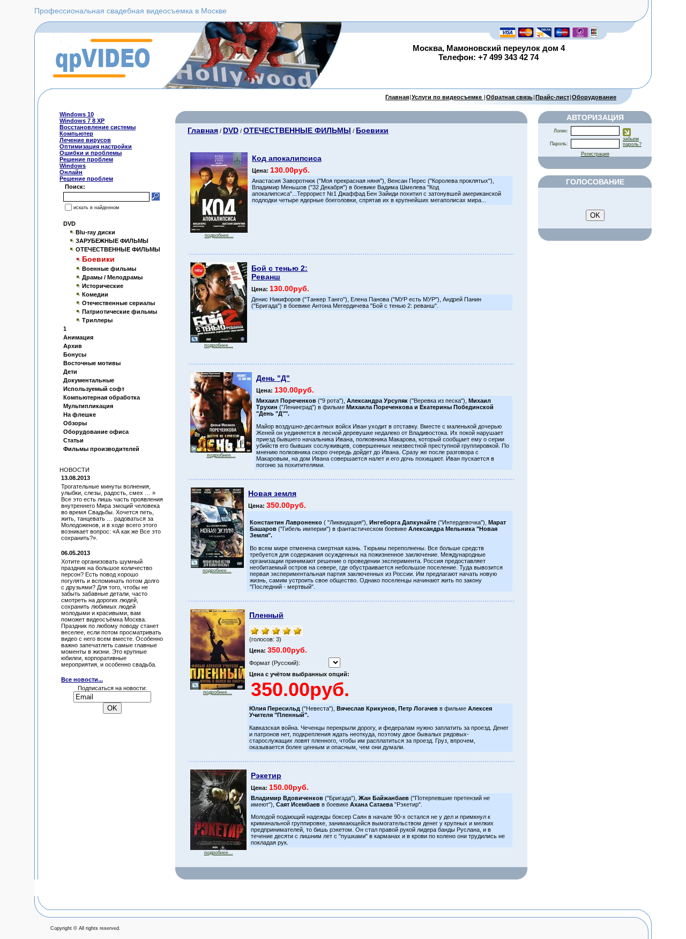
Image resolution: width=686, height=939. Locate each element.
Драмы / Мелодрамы (112, 277)
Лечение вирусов (85, 140)
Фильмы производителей (101, 449)
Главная (397, 97)
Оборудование (594, 97)
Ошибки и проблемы (90, 153)
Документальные (88, 380)
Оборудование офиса (96, 431)
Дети (70, 371)
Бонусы (74, 354)
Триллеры (97, 320)
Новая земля (272, 493)
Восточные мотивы (92, 363)
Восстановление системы (97, 127)
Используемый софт (93, 389)
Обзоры (75, 423)
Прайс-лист (552, 97)
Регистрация (595, 154)
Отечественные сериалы (118, 303)
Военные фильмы (109, 268)
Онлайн (71, 172)
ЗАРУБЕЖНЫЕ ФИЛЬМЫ (112, 241)
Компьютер (76, 133)
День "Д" (273, 378)
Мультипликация (88, 406)
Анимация (78, 337)
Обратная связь (509, 97)
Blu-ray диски (95, 232)
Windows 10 (76, 114)
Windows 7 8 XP (82, 120)
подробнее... (219, 235)
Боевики (372, 130)
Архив (72, 346)
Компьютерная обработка (101, 397)
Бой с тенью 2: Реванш (279, 272)
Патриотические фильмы (119, 311)
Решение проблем (86, 159)
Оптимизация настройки (95, 146)
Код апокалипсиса (287, 158)
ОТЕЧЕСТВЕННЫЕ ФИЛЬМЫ (118, 249)
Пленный (266, 615)
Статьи (73, 440)
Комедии (95, 294)
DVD (69, 223)
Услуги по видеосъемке (447, 97)
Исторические (102, 286)
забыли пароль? (632, 141)
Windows (72, 165)
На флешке (79, 414)
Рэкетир (266, 775)
